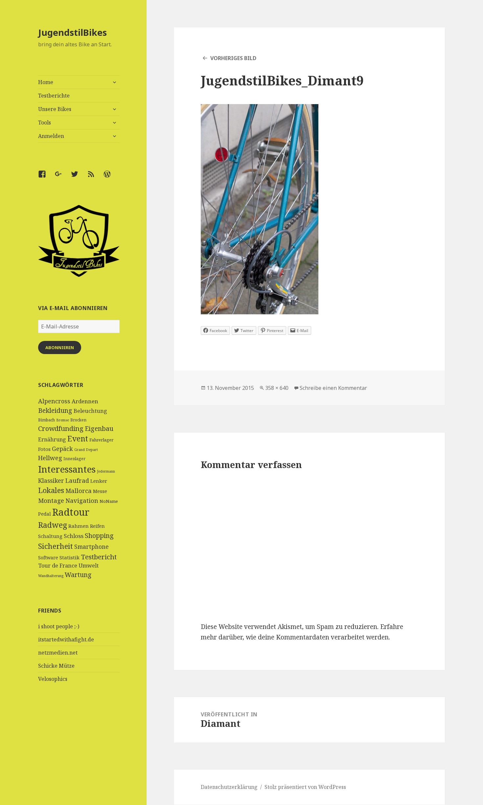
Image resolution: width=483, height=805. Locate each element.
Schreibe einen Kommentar (333, 387)
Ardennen (85, 401)
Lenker (98, 481)
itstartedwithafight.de (66, 639)
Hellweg (50, 458)
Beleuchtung (90, 410)
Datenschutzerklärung (229, 787)
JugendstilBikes (72, 32)
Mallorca (78, 490)
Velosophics (52, 678)
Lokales (51, 490)
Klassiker (51, 480)
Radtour (70, 512)
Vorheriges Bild (233, 58)
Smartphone (91, 546)
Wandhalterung (50, 575)
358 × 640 (276, 387)
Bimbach (46, 420)
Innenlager (74, 458)
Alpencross (54, 401)
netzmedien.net (58, 652)
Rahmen (78, 526)
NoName (109, 501)
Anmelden (51, 136)
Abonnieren (59, 347)
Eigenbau (99, 428)
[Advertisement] (79, 756)
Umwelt (89, 565)
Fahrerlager (101, 440)
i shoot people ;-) (58, 626)
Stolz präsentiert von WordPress (305, 787)
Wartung (78, 574)
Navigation (81, 500)
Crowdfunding (60, 428)
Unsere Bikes (54, 109)
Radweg (52, 525)
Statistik (69, 557)
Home (45, 82)
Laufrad (77, 480)
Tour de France (57, 565)
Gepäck (62, 449)
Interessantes (67, 469)
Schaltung (50, 536)
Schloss (73, 536)
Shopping (99, 535)
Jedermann (106, 471)
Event (77, 439)
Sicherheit (55, 546)
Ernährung (52, 439)
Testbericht (99, 556)
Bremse (62, 420)
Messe (100, 491)
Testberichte (54, 95)
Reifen (97, 526)
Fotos (44, 449)
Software (48, 557)
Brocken (78, 420)
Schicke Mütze (56, 665)
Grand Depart (86, 449)
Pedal (44, 514)
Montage (51, 500)
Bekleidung (55, 410)
